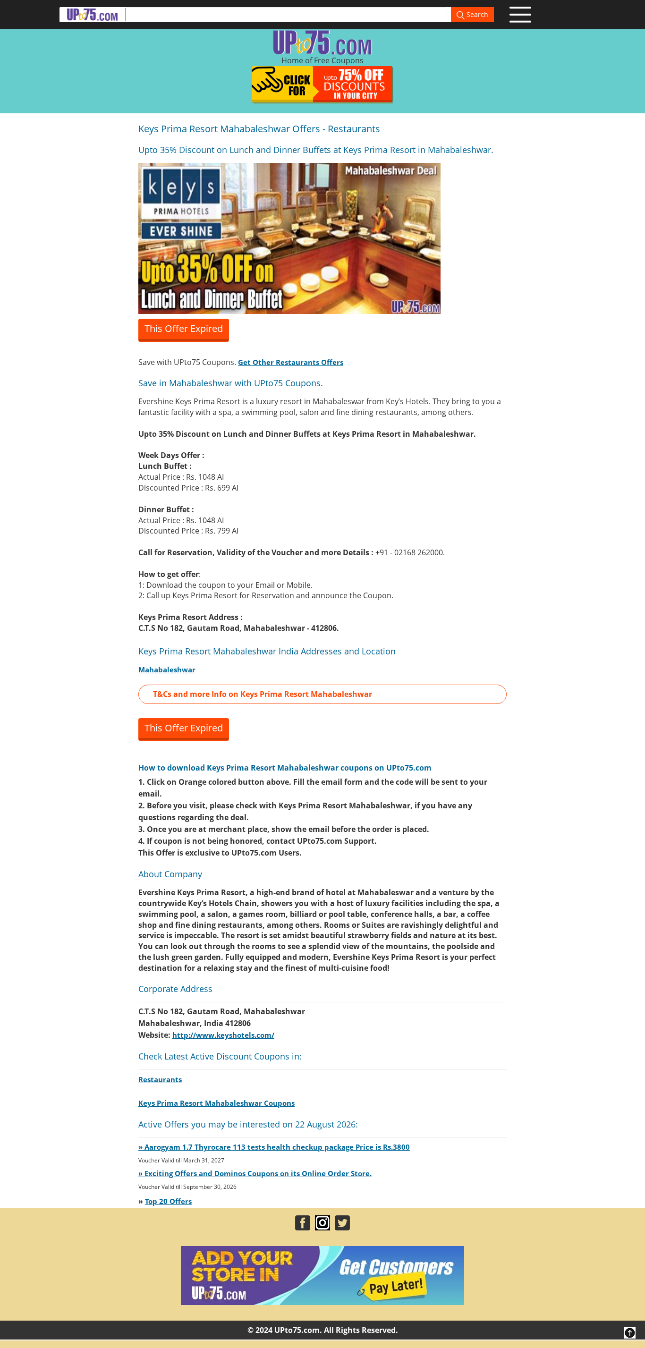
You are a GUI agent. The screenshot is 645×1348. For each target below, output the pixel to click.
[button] (322, 694)
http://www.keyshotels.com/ (223, 1035)
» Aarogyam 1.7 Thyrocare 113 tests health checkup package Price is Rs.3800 (274, 1147)
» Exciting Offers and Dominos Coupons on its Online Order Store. (255, 1173)
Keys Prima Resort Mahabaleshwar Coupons (216, 1103)
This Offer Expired (183, 328)
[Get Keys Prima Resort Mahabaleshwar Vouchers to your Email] (289, 237)
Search (476, 14)
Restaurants (160, 1079)
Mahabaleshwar (166, 669)
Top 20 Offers (168, 1201)
